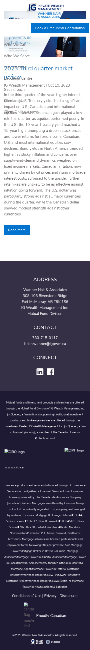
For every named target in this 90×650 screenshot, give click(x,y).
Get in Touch (14, 89)
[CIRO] (29, 455)
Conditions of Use (26, 595)
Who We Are (15, 44)
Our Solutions (15, 67)
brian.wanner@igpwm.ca (45, 343)
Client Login (14, 100)
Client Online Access (21, 111)
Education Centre (18, 78)
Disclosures (69, 595)
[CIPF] (75, 455)
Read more (17, 230)
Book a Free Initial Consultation (60, 28)
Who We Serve (17, 55)
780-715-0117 (45, 337)
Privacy (50, 595)
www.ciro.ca (14, 467)
